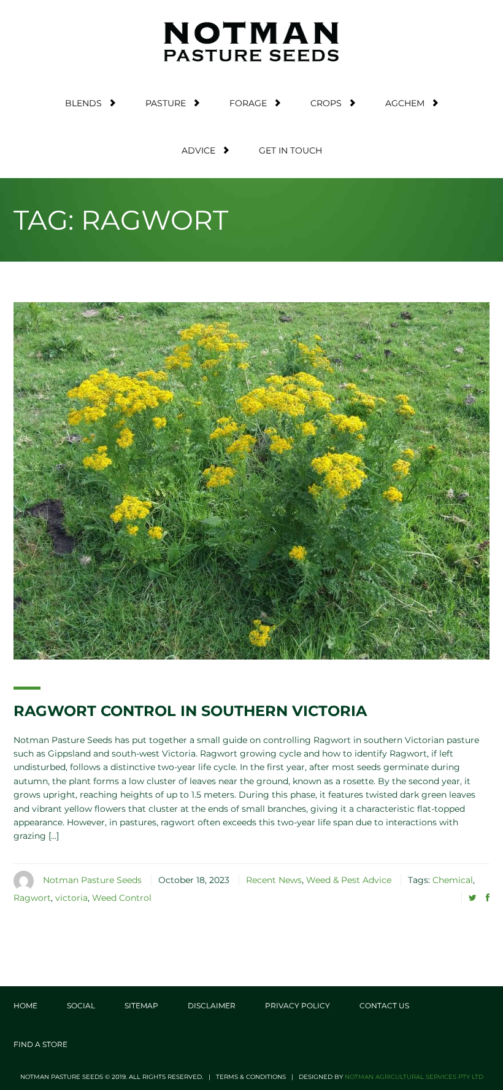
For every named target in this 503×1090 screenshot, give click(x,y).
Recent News (274, 880)
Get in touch (290, 150)
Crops (326, 103)
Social (81, 1005)
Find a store (40, 1044)
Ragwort (32, 897)
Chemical (452, 880)
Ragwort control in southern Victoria (190, 711)
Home (25, 1005)
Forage (248, 103)
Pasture (165, 103)
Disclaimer (212, 1005)
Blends (83, 103)
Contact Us (384, 1005)
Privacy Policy (297, 1005)
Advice (198, 150)
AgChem (404, 103)
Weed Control (122, 897)
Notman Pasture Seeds (92, 880)
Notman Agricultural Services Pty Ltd (414, 1077)
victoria (71, 897)
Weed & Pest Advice (348, 880)
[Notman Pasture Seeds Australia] (251, 41)
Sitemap (141, 1005)
